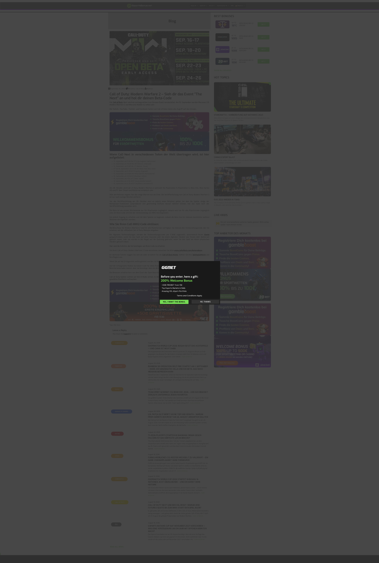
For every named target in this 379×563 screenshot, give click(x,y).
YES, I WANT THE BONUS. (174, 302)
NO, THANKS (205, 302)
